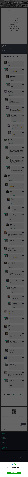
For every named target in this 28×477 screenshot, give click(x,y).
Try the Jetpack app (14, 472)
